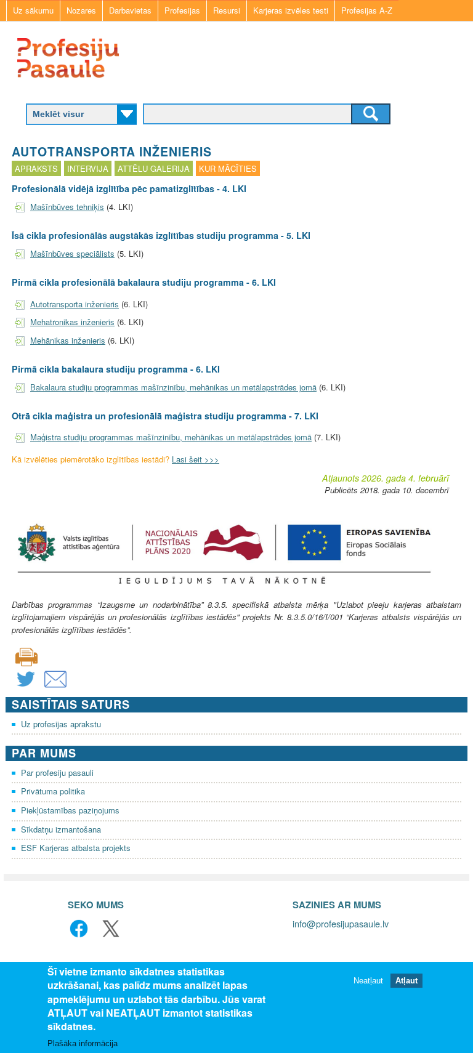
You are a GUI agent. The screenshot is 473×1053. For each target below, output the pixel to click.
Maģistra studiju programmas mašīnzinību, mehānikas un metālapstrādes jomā (171, 437)
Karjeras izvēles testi (290, 10)
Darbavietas (130, 10)
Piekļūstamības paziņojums (70, 810)
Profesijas (182, 10)
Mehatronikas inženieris (72, 322)
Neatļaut (368, 980)
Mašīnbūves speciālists (72, 253)
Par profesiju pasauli (57, 772)
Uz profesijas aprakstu (61, 724)
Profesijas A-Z (366, 10)
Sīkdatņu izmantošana (61, 829)
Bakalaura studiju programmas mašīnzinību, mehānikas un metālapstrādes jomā (173, 387)
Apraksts (36, 168)
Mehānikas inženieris (67, 340)
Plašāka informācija (82, 1043)
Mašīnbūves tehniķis (67, 206)
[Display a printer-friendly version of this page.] (26, 655)
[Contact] (55, 687)
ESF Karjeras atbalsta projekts (76, 847)
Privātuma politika (53, 791)
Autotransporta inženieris (74, 304)
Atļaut (406, 980)
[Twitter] (26, 687)
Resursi (226, 10)
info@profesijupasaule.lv (341, 923)
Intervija (87, 168)
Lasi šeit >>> (195, 459)
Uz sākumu (33, 10)
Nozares (81, 10)
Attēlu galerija (154, 168)
